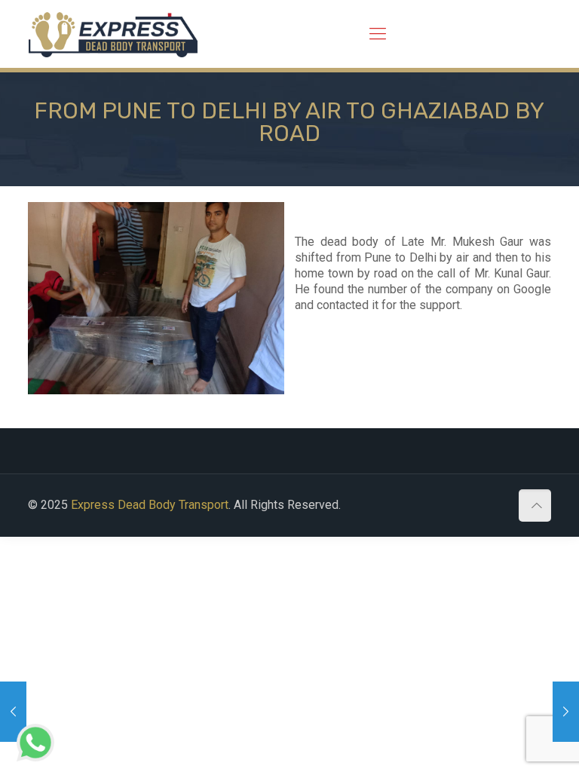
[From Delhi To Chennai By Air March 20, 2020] (566, 712)
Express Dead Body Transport (149, 505)
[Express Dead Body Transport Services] (113, 34)
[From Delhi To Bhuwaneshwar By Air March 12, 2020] (13, 712)
